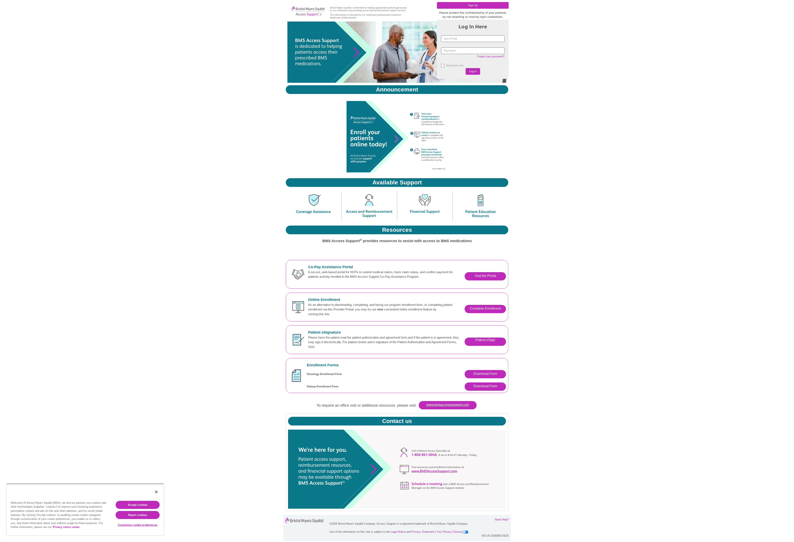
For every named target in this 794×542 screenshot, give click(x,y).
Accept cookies (138, 504)
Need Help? (502, 519)
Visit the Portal (485, 276)
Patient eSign (485, 340)
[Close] (156, 491)
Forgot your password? (491, 56)
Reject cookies (137, 515)
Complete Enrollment (485, 308)
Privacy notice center (66, 527)
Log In (473, 71)
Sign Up (473, 5)
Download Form (485, 373)
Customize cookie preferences (137, 524)
